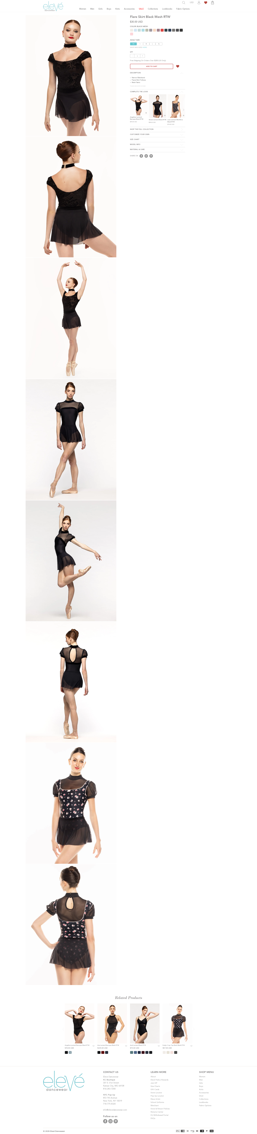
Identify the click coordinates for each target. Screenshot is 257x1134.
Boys (201, 1086)
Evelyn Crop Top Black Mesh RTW (174, 1045)
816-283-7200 (109, 1089)
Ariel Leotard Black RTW (138, 1045)
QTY (131, 52)
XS (133, 44)
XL (159, 44)
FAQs (153, 1118)
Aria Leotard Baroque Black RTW (108, 1045)
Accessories (204, 1093)
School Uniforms (157, 1102)
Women (202, 1077)
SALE (201, 1096)
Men (201, 1080)
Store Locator (156, 1093)
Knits (201, 1089)
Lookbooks (203, 1102)
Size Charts (155, 1086)
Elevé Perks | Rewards (159, 1080)
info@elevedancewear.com (115, 1110)
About (153, 1077)
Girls (201, 1083)
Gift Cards (155, 1089)
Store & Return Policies (160, 1109)
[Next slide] (183, 109)
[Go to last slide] (63, 1029)
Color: (139, 26)
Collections (203, 1099)
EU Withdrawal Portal (159, 1115)
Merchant (155, 1106)
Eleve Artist (155, 1099)
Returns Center (157, 1112)
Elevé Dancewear (57, 1131)
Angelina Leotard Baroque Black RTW (77, 1045)
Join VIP (154, 1083)
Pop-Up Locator (157, 1096)
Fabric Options (205, 1106)
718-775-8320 (109, 1104)
